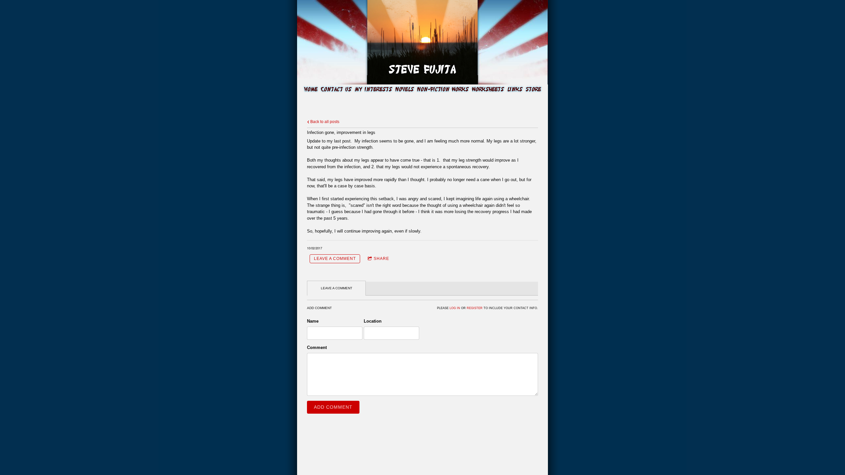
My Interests (373, 89)
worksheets (488, 89)
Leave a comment (335, 258)
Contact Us (336, 89)
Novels (404, 89)
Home (311, 89)
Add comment (333, 407)
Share (381, 258)
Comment (317, 347)
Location (373, 321)
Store (533, 89)
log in (455, 308)
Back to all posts (324, 121)
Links (515, 89)
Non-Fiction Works (443, 89)
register (475, 308)
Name (313, 321)
